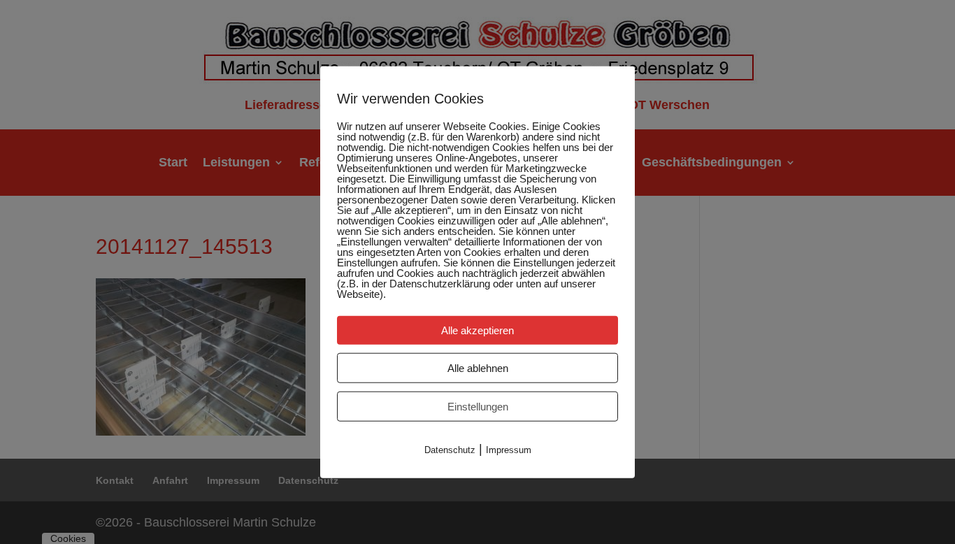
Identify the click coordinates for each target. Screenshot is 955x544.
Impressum (508, 450)
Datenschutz (449, 450)
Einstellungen (477, 407)
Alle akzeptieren (477, 330)
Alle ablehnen (477, 368)
